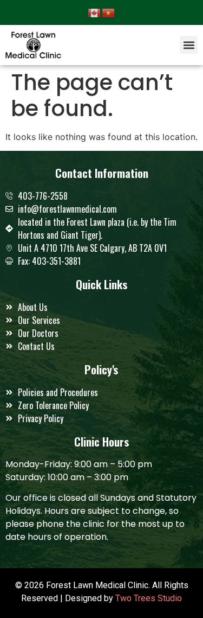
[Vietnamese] (109, 12)
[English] (95, 12)
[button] (189, 45)
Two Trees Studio (148, 598)
